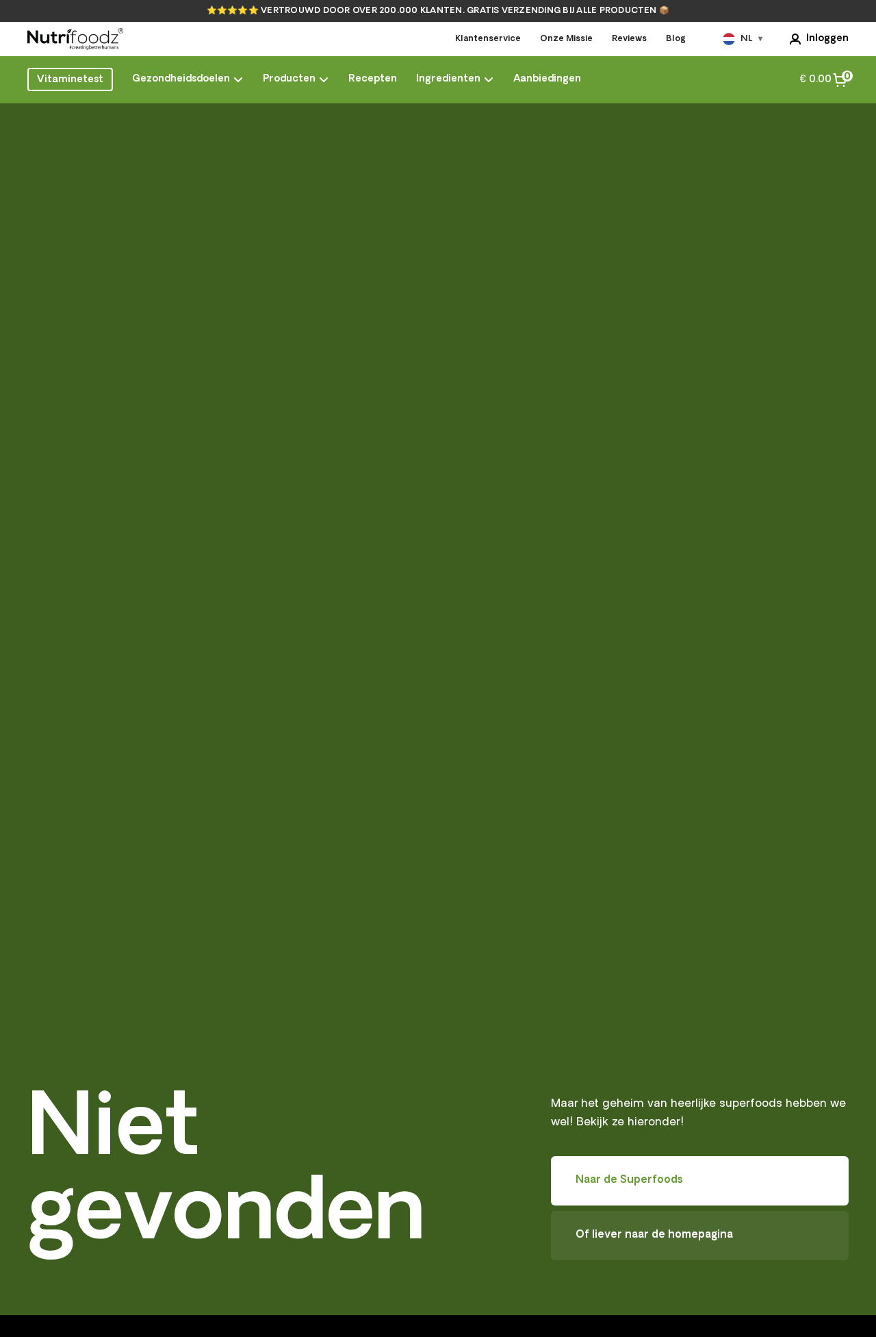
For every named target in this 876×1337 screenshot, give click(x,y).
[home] (75, 39)
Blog (676, 39)
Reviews (629, 39)
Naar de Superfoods (629, 1180)
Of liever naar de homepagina (654, 1235)
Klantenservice (488, 39)
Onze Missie (566, 39)
